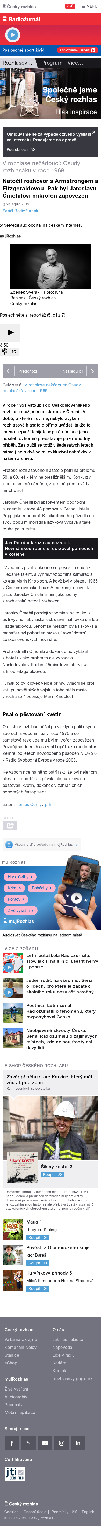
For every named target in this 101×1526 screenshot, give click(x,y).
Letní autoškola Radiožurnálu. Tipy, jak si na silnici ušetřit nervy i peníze (62, 961)
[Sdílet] (14, 352)
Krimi (12, 888)
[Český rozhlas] (19, 6)
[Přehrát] (10, 333)
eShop (11, 1363)
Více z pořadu (21, 948)
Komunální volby (21, 1347)
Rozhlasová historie (26, 63)
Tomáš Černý (29, 804)
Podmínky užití (64, 1512)
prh (48, 804)
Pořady (14, 899)
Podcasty (14, 1404)
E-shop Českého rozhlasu (36, 1065)
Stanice (12, 1355)
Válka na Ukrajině (21, 1339)
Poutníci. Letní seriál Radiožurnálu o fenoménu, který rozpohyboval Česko (61, 1011)
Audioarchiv (16, 1396)
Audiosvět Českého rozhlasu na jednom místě (42, 935)
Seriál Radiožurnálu (21, 210)
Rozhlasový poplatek (72, 1378)
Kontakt (60, 1370)
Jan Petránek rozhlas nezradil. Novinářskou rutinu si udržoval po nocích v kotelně (49, 548)
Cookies (11, 1512)
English (88, 1512)
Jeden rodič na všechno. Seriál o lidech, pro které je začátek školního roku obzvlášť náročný (60, 986)
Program (51, 63)
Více (75, 63)
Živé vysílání (19, 910)
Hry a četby (18, 876)
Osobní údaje (35, 1512)
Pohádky (40, 888)
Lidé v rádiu (64, 1355)
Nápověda (62, 1347)
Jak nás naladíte (68, 1339)
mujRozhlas (14, 862)
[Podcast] (4, 352)
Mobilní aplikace (20, 1412)
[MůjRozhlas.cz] (10, 236)
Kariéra (59, 1363)
